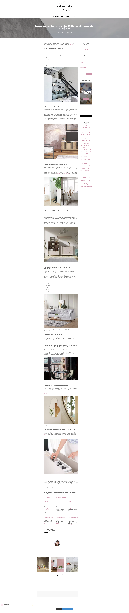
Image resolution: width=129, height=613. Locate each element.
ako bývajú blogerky (86, 128)
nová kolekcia (83, 159)
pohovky (45, 434)
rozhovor (86, 165)
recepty (86, 163)
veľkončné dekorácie (86, 173)
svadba (82, 170)
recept (86, 161)
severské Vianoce (86, 167)
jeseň (86, 153)
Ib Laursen (89, 145)
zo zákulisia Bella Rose (86, 186)
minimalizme (57, 349)
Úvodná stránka (56, 16)
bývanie (89, 134)
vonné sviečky (86, 184)
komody (58, 173)
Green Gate (86, 143)
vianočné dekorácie (86, 180)
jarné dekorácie (86, 149)
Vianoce (86, 177)
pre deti (89, 159)
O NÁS (62, 16)
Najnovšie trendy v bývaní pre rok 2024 (43, 574)
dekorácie (84, 140)
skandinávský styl (86, 168)
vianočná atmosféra (86, 179)
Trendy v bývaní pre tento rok (72, 574)
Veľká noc (86, 174)
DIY (89, 140)
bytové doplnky (71, 44)
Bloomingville (83, 134)
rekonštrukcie (66, 173)
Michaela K (57, 548)
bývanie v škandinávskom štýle (85, 136)
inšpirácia (84, 147)
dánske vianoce (84, 142)
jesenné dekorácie (86, 151)
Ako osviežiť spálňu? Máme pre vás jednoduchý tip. (57, 575)
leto (90, 156)
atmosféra (86, 130)
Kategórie (67, 16)
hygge (83, 145)
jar (89, 147)
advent (86, 125)
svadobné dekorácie (88, 170)
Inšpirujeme (64, 23)
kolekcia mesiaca (84, 156)
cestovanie (86, 138)
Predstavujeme (83, 67)
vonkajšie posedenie (86, 183)
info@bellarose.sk (86, 46)
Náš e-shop (74, 16)
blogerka (86, 132)
